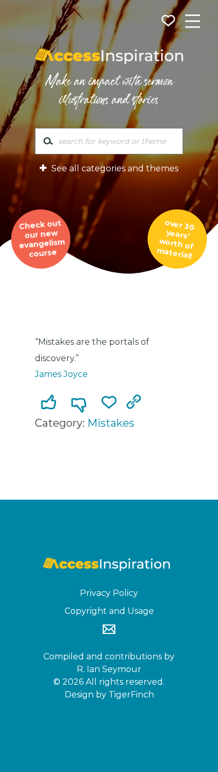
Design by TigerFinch (109, 695)
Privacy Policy (109, 593)
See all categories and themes (113, 168)
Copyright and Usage (109, 611)
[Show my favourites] (169, 22)
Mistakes (110, 423)
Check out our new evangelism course (42, 238)
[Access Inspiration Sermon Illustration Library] (109, 57)
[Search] (48, 143)
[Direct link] (136, 403)
